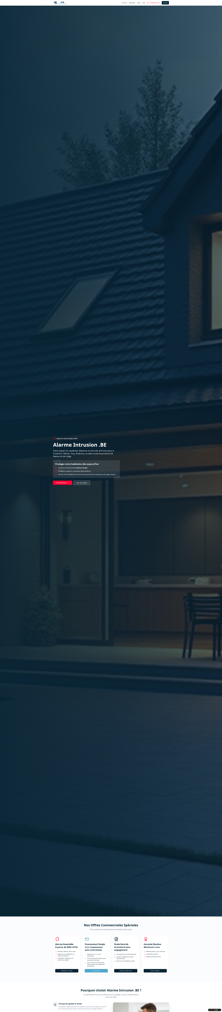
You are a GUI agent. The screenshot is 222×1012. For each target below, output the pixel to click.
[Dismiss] (220, 1010)
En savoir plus (96, 971)
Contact (165, 3)
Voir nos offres (81, 483)
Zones (139, 3)
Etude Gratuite (61, 483)
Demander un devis (66, 971)
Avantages (132, 3)
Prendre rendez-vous (126, 971)
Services (124, 3)
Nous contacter (155, 971)
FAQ (144, 3)
